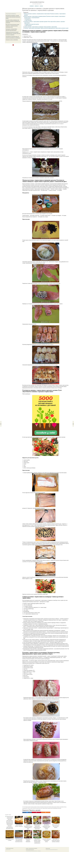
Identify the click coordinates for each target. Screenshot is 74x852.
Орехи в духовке (30, 808)
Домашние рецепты (37, 2)
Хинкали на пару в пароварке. (12, 39)
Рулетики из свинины (34, 806)
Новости (37, 6)
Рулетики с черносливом (40, 806)
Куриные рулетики (50, 808)
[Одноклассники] (45, 812)
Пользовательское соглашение (33, 848)
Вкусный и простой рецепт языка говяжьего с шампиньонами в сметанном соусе (12, 26)
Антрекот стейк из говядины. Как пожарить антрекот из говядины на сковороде (13, 21)
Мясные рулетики (27, 806)
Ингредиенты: (28, 19)
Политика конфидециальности (30, 849)
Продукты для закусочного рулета (37, 808)
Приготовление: (28, 20)
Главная (32, 6)
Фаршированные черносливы (57, 808)
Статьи (41, 6)
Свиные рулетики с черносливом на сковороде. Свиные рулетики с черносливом (40, 26)
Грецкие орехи (46, 806)
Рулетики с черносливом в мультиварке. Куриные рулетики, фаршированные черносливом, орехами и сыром (46, 28)
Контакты (27, 848)
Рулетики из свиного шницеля (52, 806)
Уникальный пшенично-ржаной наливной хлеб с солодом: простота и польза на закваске (13, 33)
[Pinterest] (36, 812)
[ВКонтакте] (27, 812)
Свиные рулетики (45, 808)
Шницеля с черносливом (60, 806)
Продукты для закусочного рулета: (32, 24)
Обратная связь (48, 848)
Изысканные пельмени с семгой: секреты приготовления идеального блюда (13, 17)
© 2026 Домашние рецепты (9, 848)
